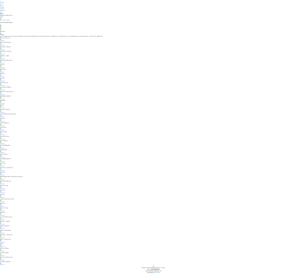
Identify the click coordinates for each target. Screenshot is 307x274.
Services (2, 7)
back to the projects (5, 20)
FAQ (1, 12)
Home (1, 4)
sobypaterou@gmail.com (155, 271)
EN (3, 2)
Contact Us (3, 10)
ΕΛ (0, 2)
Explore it (2, 40)
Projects (2, 9)
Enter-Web (157, 272)
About (1, 5)
